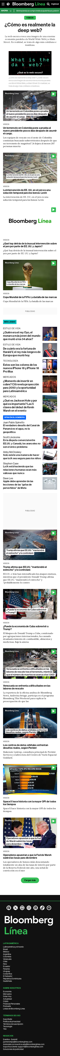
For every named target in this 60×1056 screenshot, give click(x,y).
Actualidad (7, 999)
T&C (5, 1029)
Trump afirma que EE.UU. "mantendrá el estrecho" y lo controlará (25, 568)
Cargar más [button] (30, 880)
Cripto (5, 1001)
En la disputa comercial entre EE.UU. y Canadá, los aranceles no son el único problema (22, 443)
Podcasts (7, 1006)
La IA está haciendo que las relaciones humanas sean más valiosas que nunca (20, 470)
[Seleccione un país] (8, 4)
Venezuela (7, 959)
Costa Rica (7, 974)
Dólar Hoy (7, 996)
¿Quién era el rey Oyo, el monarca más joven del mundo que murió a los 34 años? (21, 336)
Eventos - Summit (10, 1039)
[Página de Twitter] (15, 908)
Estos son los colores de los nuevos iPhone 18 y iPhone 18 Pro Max (21, 368)
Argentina (7, 954)
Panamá (6, 969)
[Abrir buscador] (48, 4)
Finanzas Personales (11, 1004)
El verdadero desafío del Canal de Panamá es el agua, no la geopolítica (21, 429)
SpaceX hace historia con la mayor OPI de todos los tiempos (29, 803)
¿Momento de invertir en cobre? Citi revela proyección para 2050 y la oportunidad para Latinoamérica (21, 386)
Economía (7, 991)
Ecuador (6, 966)
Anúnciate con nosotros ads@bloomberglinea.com (23, 1044)
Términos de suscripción (13, 1024)
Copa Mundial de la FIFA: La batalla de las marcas (30, 297)
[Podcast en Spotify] (49, 908)
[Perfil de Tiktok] (42, 908)
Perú (5, 964)
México (6, 952)
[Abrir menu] (3, 4)
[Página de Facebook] (9, 908)
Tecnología (7, 1026)
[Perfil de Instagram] (29, 908)
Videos (29, 18)
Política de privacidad (11, 1021)
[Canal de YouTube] (22, 908)
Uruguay (6, 971)
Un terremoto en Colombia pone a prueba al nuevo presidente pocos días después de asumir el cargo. (30, 130)
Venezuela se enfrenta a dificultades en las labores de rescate (26, 687)
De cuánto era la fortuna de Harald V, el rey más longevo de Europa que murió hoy (22, 352)
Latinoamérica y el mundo (13, 947)
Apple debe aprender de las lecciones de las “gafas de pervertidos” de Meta (18, 485)
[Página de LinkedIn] (35, 908)
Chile (5, 961)
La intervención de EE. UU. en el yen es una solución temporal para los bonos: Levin (27, 191)
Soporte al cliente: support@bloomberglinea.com (23, 1047)
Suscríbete (7, 1019)
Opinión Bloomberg (14, 417)
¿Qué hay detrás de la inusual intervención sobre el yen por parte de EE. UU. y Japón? (30, 245)
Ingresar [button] (55, 4)
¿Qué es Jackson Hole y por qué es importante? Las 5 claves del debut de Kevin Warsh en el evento (20, 405)
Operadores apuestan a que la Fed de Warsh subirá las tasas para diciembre (27, 856)
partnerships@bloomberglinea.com (17, 1042)
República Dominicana (12, 979)
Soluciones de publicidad (13, 1049)
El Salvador (7, 976)
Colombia (7, 956)
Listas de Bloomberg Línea (14, 1009)
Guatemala (7, 981)
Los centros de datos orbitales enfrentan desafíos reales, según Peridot (25, 746)
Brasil (5, 949)
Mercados (7, 994)
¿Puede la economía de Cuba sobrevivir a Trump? (25, 628)
